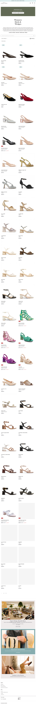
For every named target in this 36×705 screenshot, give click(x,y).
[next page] (8, 593)
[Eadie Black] (9, 489)
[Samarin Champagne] (27, 380)
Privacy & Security (3, 686)
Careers (2, 693)
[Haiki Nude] (27, 358)
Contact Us (2, 694)
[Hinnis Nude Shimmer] (27, 117)
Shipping (2, 684)
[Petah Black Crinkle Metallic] (27, 423)
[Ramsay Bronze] (9, 467)
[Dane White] (9, 270)
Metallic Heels (22, 32)
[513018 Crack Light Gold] (27, 161)
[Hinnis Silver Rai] (9, 117)
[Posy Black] (27, 183)
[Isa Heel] (27, 577)
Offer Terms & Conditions (4, 687)
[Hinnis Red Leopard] (27, 95)
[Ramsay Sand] (27, 467)
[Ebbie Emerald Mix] (27, 314)
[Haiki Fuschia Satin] (9, 358)
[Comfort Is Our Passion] (18, 665)
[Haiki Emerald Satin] (27, 336)
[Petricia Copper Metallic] (9, 423)
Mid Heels (13, 32)
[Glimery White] (9, 314)
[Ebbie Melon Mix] (9, 336)
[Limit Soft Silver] (9, 533)
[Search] (34, 5)
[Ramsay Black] (27, 445)
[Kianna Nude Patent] (27, 139)
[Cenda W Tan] (9, 577)
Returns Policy (3, 685)
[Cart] (32, 3)
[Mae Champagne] (27, 555)
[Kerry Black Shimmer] (9, 139)
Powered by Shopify (4, 703)
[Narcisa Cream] (9, 248)
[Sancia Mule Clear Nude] (9, 511)
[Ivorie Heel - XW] (9, 380)
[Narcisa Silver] (27, 226)
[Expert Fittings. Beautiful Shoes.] (18, 610)
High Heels (17, 32)
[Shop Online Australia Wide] (18, 639)
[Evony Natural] (27, 270)
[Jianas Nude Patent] (9, 161)
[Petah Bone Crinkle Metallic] (9, 445)
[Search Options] (34, 36)
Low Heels (10, 32)
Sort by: (4, 38)
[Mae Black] (27, 533)
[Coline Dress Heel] (9, 95)
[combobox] (18, 5)
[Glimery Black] (9, 292)
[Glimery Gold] (27, 292)
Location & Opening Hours (4, 692)
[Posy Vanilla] (9, 205)
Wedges (26, 32)
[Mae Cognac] (9, 555)
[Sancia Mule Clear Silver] (27, 511)
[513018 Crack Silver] (9, 183)
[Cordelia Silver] (9, 226)
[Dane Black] (27, 248)
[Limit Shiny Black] (27, 489)
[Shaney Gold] (9, 401)
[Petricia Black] (27, 401)
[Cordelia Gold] (27, 205)
